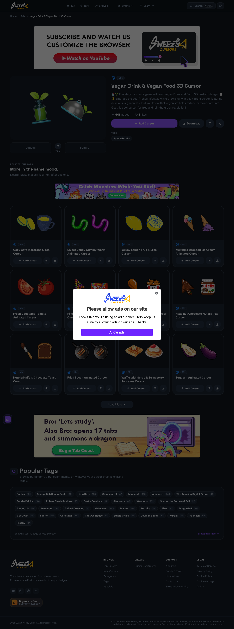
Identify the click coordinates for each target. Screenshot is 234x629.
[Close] (156, 293)
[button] (117, 332)
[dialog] (117, 314)
